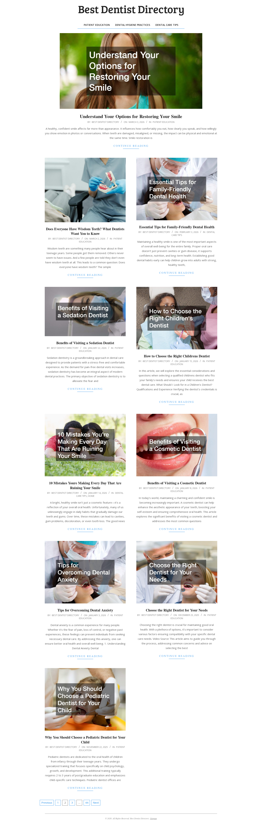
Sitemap (153, 818)
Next (96, 802)
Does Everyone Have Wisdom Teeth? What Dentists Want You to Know (85, 231)
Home (91, 496)
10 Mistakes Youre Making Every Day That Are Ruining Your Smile (85, 485)
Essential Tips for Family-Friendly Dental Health (176, 227)
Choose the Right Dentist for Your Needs (177, 610)
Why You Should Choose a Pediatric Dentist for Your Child (85, 740)
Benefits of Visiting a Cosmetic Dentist (176, 483)
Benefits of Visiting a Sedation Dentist (85, 342)
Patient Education (163, 122)
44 (86, 802)
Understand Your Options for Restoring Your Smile (131, 116)
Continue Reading (131, 145)
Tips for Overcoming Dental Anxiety (85, 610)
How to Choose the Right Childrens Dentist (177, 356)
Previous (46, 802)
